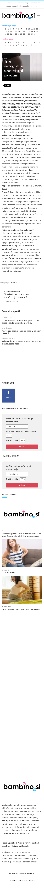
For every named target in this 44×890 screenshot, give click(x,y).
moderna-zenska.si (23, 858)
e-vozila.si (16, 862)
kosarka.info (25, 852)
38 (29, 33)
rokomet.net (7, 855)
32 (13, 33)
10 (29, 28)
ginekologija (24, 6)
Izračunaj (22, 447)
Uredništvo (13, 881)
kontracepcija (11, 3)
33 (16, 33)
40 (34, 33)
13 (37, 28)
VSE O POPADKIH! (8, 573)
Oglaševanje (22, 881)
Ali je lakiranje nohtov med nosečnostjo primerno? (17, 296)
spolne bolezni (12, 6)
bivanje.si (31, 855)
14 (40, 28)
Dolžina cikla (12, 440)
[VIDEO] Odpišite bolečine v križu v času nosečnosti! (20, 609)
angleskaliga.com (10, 852)
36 (24, 33)
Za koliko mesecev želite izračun (21, 431)
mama (14, 283)
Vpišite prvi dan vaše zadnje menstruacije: (19, 468)
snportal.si (20, 855)
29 (6, 33)
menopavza (35, 3)
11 (32, 28)
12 (34, 28)
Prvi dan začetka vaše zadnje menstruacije (19, 420)
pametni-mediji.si (31, 862)
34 (19, 33)
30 (8, 33)
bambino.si (7, 858)
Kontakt (31, 881)
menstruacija (23, 3)
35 (21, 33)
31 (11, 33)
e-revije (34, 6)
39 (32, 33)
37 (27, 33)
